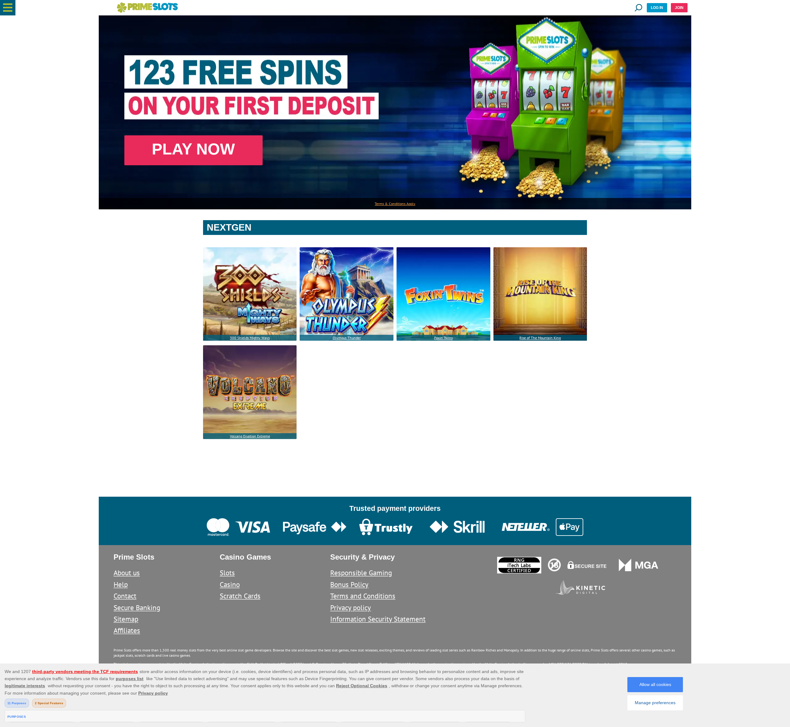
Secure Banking (137, 607)
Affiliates (127, 630)
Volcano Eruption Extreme (250, 436)
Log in (657, 8)
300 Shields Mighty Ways (250, 337)
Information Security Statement (378, 618)
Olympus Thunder (347, 337)
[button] (7, 7)
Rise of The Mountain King (540, 337)
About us (127, 572)
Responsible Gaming (361, 572)
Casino (230, 584)
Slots (227, 572)
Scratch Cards (240, 595)
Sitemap (126, 618)
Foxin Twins (443, 337)
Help (121, 584)
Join (679, 8)
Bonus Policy (349, 584)
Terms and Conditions (362, 595)
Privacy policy (350, 607)
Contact (125, 595)
